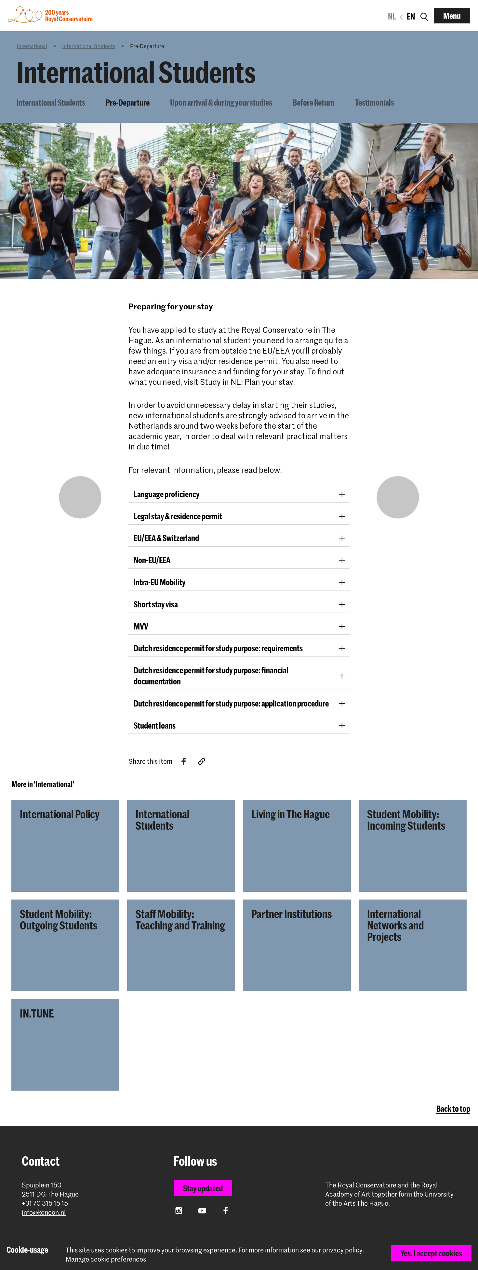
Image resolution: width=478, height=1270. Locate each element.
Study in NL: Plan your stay (246, 381)
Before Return (314, 102)
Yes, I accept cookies (431, 1253)
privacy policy (342, 1250)
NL (392, 16)
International (32, 45)
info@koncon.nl (44, 1212)
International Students (88, 45)
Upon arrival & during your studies (221, 102)
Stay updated (203, 1188)
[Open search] (424, 15)
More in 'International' (42, 784)
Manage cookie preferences (106, 1259)
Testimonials (374, 102)
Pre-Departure (128, 102)
